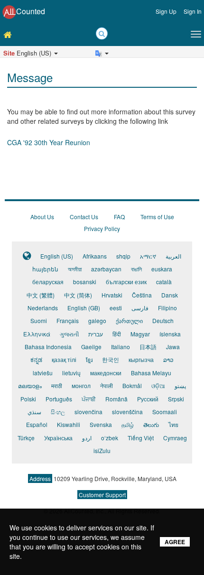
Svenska (101, 424)
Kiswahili (68, 424)
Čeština (142, 295)
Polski (28, 399)
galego (97, 320)
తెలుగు (151, 424)
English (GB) (83, 308)
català (164, 282)
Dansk (169, 295)
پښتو (180, 385)
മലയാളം (30, 385)
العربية (173, 256)
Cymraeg (175, 438)
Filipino (167, 308)
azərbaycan (106, 269)
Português (59, 399)
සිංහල (58, 412)
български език (126, 282)
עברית (95, 334)
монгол (81, 385)
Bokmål (132, 385)
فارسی (139, 308)
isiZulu (102, 450)
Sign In (193, 11)
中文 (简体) (78, 295)
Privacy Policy (102, 228)
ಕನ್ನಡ (36, 359)
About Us (42, 217)
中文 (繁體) (41, 295)
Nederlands (43, 308)
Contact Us (84, 217)
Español (36, 424)
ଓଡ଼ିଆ (158, 385)
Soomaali (164, 412)
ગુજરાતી (69, 334)
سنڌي (34, 412)
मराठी (56, 385)
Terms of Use (157, 217)
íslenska (170, 334)
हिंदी (116, 334)
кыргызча (141, 359)
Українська (58, 438)
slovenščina (127, 412)
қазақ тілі (64, 359)
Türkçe (26, 438)
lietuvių (71, 373)
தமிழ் (127, 424)
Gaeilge (91, 347)
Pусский (147, 399)
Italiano (120, 347)
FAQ (119, 217)
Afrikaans (95, 256)
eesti (116, 308)
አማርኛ (148, 256)
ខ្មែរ (89, 359)
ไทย (173, 424)
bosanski (84, 282)
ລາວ (168, 359)
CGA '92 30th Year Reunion (48, 142)
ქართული (129, 320)
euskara (161, 269)
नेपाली (106, 385)
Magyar (140, 334)
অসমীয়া (75, 269)
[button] (15, 62)
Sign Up (166, 11)
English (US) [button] (28, 52)
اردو (87, 438)
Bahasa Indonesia (48, 347)
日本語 (148, 347)
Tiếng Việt (141, 438)
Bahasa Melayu (151, 373)
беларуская (48, 282)
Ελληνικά (36, 334)
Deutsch (163, 320)
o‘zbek (109, 438)
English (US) (56, 256)
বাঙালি (136, 269)
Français (67, 320)
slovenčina (88, 412)
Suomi (38, 320)
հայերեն (45, 269)
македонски (105, 373)
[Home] (9, 34)
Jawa (173, 347)
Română (116, 399)
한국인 (110, 359)
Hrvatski (112, 295)
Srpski (176, 399)
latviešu (43, 373)
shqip (123, 256)
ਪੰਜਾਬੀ (89, 399)
